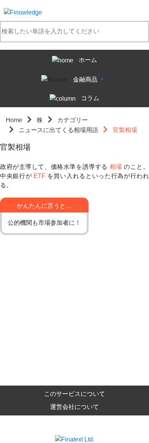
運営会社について (74, 407)
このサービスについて (74, 394)
